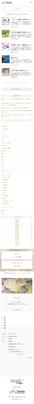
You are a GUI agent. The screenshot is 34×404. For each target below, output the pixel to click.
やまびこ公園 (6, 177)
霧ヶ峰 (4, 193)
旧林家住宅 (6, 185)
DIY (2, 161)
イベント (3, 123)
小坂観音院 (6, 195)
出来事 (3, 145)
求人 (2, 164)
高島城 (4, 182)
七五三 (3, 140)
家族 (2, 153)
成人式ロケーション (6, 151)
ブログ (3, 132)
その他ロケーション (8, 201)
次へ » (24, 83)
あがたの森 (6, 203)
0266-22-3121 (12, 336)
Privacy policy (17, 387)
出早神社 (5, 187)
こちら (21, 354)
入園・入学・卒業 (5, 142)
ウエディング (4, 170)
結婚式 (3, 210)
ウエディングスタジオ (7, 207)
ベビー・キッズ (5, 134)
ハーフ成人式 (4, 129)
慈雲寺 (4, 190)
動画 (2, 156)
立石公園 (5, 179)
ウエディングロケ (6, 175)
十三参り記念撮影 (5, 148)
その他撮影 (4, 126)
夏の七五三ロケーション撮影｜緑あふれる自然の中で (15, 108)
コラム (3, 167)
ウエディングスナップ (7, 172)
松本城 (4, 198)
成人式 (3, 159)
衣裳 (2, 213)
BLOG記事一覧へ (17, 89)
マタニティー (4, 137)
